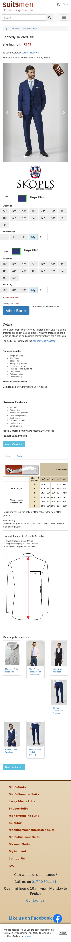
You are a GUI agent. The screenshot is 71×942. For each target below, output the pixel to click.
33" (24, 290)
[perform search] (49, 17)
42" (43, 211)
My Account (17, 851)
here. (29, 936)
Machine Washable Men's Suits (31, 830)
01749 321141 (44, 882)
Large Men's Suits (22, 801)
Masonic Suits (19, 844)
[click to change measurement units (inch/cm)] (21, 469)
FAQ (11, 865)
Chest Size (7, 205)
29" (5, 290)
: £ (65, 4)
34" (5, 211)
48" (5, 218)
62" (5, 225)
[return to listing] (6, 28)
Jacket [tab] (8, 456)
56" (43, 218)
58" (53, 218)
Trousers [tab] (20, 456)
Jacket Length (9, 231)
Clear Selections (12, 297)
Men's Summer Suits (24, 794)
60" (62, 218)
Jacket (25, 52)
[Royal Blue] (22, 198)
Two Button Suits (30, 28)
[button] (8, 112)
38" (24, 211)
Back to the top (13, 767)
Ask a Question (14, 444)
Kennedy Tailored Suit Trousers (58, 711)
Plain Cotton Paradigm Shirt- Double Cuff (35, 672)
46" (62, 211)
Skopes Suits (18, 808)
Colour (6, 196)
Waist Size (7, 258)
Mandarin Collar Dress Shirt (11, 670)
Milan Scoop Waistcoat (58, 670)
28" (5, 264)
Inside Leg (7, 284)
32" (24, 264)
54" (34, 218)
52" (24, 218)
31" (14, 290)
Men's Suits (17, 787)
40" (34, 211)
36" (14, 211)
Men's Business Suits (24, 837)
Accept (63, 933)
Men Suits (15, 28)
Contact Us (35, 900)
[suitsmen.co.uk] (18, 6)
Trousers (34, 52)
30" (14, 264)
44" (53, 211)
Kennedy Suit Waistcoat (44, 340)
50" (14, 218)
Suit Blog (15, 823)
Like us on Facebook (31, 918)
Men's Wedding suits (24, 815)
